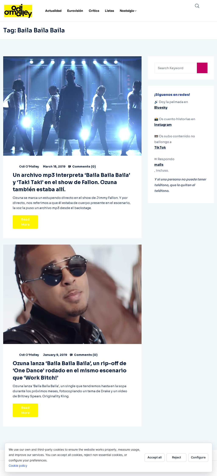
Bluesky (160, 108)
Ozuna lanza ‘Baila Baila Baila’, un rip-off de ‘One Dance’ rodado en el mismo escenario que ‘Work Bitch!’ (70, 370)
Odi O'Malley (29, 166)
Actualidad (53, 11)
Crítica (94, 11)
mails (158, 165)
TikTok (160, 148)
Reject (176, 457)
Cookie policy (18, 465)
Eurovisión (75, 11)
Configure (198, 457)
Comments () (84, 166)
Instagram (163, 125)
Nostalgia (127, 11)
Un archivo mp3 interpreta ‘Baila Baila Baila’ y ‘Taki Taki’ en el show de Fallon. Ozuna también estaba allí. (71, 182)
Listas (109, 11)
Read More (25, 221)
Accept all (154, 457)
